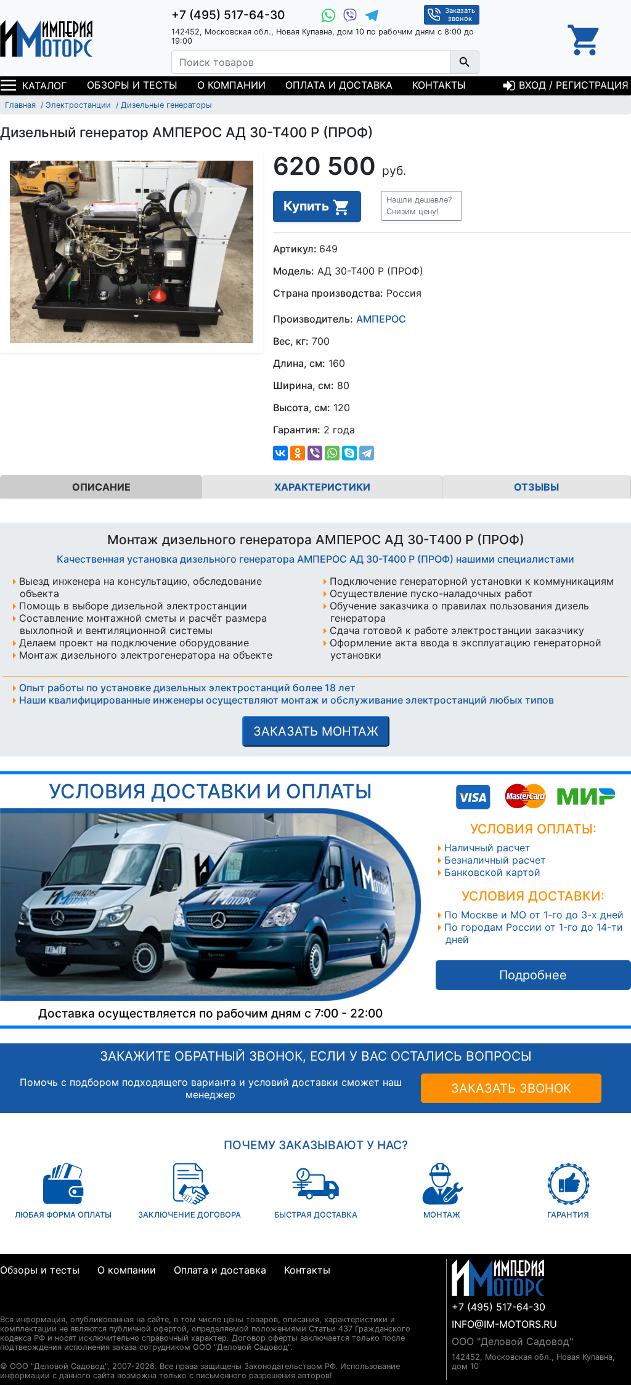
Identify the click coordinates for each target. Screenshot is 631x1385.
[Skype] (349, 453)
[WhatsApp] (332, 453)
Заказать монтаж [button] (315, 731)
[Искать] (464, 62)
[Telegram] (366, 453)
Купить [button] (307, 206)
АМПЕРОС (381, 319)
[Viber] (314, 453)
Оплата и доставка (339, 85)
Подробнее (533, 975)
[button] (421, 205)
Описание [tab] (101, 487)
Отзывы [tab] (536, 487)
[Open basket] (584, 38)
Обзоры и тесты (132, 85)
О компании (231, 85)
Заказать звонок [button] (460, 14)
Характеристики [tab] (322, 487)
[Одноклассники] (297, 453)
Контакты (439, 85)
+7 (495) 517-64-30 (228, 14)
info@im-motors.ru (504, 1324)
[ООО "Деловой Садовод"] (46, 38)
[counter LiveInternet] (9, 1304)
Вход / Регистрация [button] (572, 85)
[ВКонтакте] (280, 453)
